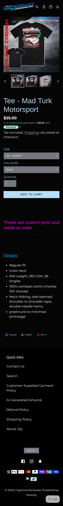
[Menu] (57, 7)
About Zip (14, 429)
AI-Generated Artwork (24, 400)
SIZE (7, 149)
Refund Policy (17, 410)
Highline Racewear (28, 490)
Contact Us (15, 366)
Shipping (31, 132)
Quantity (10, 177)
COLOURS (11, 163)
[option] (18, 81)
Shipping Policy (19, 419)
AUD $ (30, 450)
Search (12, 376)
